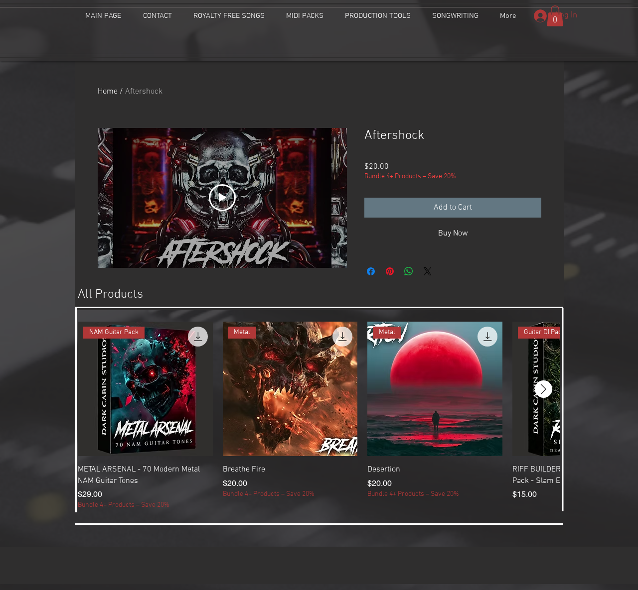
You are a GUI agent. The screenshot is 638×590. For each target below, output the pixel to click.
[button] (555, 15)
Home (108, 92)
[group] (319, 416)
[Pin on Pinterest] (390, 271)
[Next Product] (543, 389)
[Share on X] (428, 271)
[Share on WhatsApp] (409, 271)
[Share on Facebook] (371, 271)
